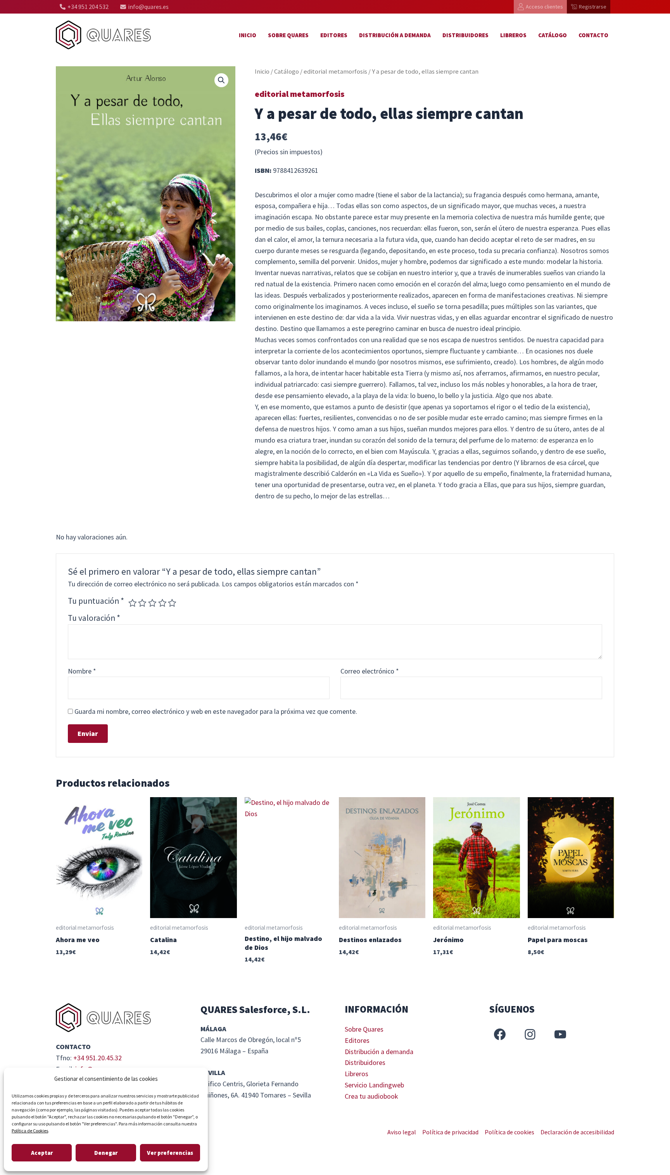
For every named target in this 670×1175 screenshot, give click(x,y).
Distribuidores (465, 35)
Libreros (513, 35)
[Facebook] (499, 1034)
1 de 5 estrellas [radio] (132, 603)
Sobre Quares (288, 35)
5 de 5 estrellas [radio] (172, 603)
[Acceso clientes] (540, 7)
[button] (221, 80)
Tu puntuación (96, 601)
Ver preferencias (170, 1152)
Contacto (593, 35)
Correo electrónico (369, 671)
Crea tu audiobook (371, 1096)
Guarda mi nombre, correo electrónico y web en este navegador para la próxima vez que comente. (215, 711)
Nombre (82, 671)
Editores (333, 35)
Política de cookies (509, 1132)
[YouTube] (560, 1034)
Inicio (247, 35)
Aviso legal (401, 1132)
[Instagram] (530, 1034)
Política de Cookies (30, 1131)
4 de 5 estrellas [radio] (162, 603)
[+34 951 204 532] (84, 6)
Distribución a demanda (395, 35)
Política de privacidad (450, 1132)
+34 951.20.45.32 (97, 1057)
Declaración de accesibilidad (577, 1132)
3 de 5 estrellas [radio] (152, 603)
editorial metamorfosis (335, 71)
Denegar (105, 1152)
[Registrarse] (588, 7)
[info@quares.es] (144, 6)
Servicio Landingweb (374, 1084)
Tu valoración (94, 618)
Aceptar (42, 1152)
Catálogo (552, 35)
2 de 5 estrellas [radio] (142, 603)
